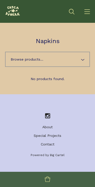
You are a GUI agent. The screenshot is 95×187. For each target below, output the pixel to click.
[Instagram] (47, 116)
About (47, 127)
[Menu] (87, 11)
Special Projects (47, 136)
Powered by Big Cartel (48, 155)
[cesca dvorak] (13, 11)
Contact (47, 144)
